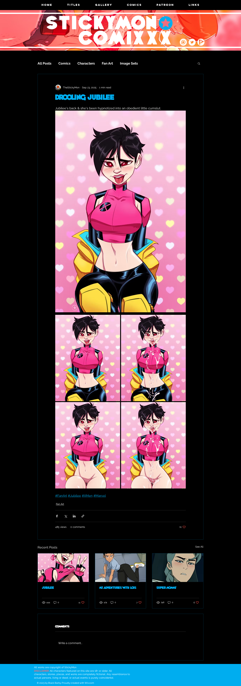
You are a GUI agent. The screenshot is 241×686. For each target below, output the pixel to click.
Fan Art (107, 63)
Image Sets (129, 63)
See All (199, 546)
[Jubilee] (63, 567)
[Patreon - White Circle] (183, 42)
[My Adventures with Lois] (120, 567)
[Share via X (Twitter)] (65, 516)
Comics (64, 63)
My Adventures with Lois (117, 588)
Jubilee (48, 588)
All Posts (44, 63)
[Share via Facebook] (57, 516)
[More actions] (184, 87)
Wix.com (89, 683)
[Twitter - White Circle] (192, 42)
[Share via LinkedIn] (74, 516)
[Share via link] (83, 516)
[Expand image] (87, 358)
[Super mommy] (177, 567)
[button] (199, 63)
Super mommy (166, 588)
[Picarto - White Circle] (200, 42)
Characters (86, 63)
